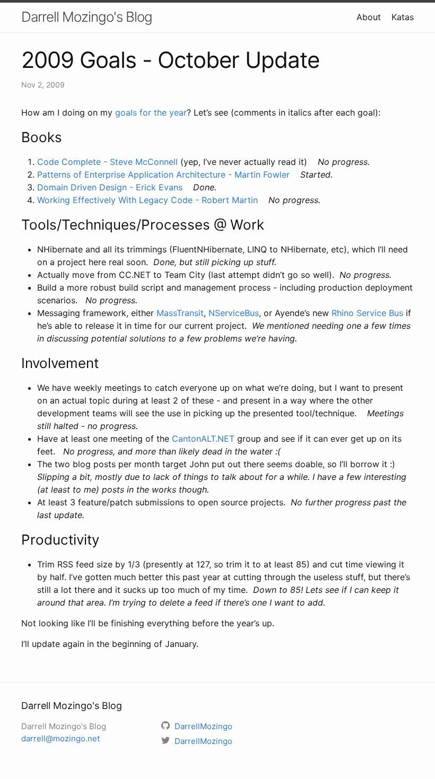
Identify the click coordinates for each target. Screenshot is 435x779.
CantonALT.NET (203, 438)
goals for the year (151, 112)
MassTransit (180, 313)
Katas (403, 17)
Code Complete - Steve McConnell (107, 161)
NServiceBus (233, 313)
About (368, 17)
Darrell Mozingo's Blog (86, 16)
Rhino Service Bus (367, 313)
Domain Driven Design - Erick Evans (109, 187)
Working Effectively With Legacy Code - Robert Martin (147, 200)
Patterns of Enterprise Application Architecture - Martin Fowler (163, 174)
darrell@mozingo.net (60, 738)
